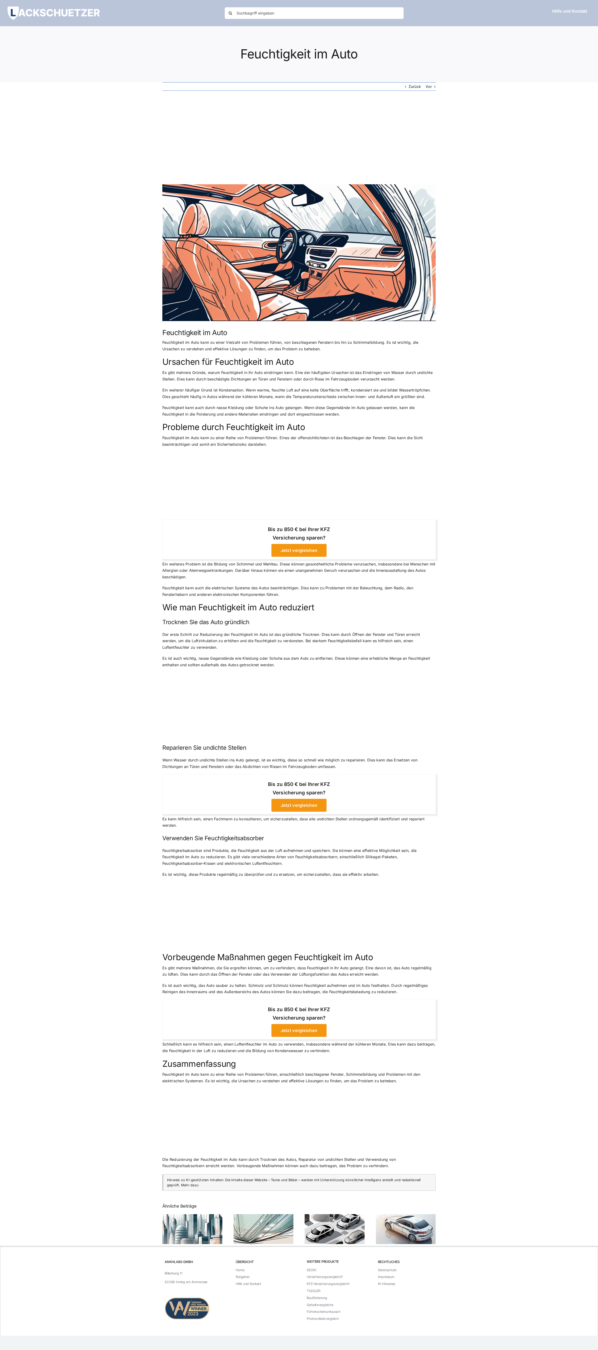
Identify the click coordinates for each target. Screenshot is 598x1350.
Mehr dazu (190, 1185)
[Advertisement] (299, 137)
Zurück (415, 86)
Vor (429, 86)
